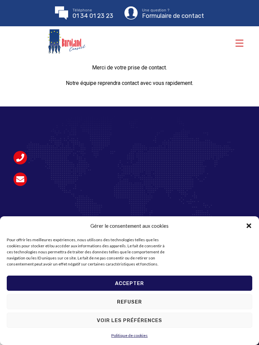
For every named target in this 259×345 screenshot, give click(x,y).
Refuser (129, 302)
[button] (249, 225)
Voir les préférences (129, 320)
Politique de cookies (129, 335)
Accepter (129, 283)
